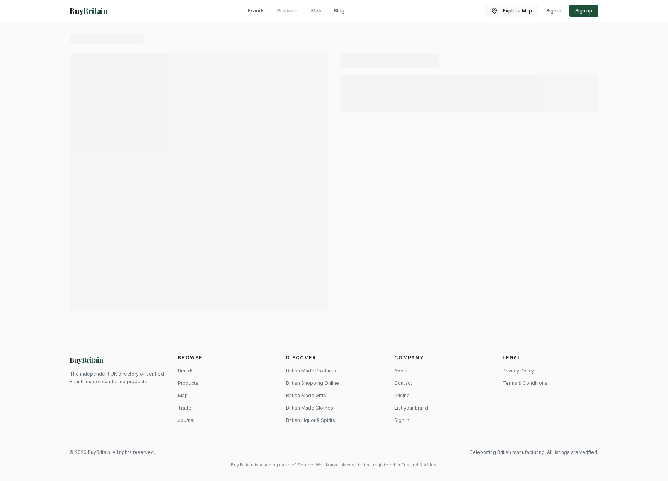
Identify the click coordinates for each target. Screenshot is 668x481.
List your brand (411, 408)
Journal (186, 420)
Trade (184, 408)
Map (316, 10)
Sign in (553, 11)
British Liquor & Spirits (310, 420)
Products (288, 10)
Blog (339, 10)
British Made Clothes (309, 408)
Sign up (583, 11)
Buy (86, 360)
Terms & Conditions (525, 383)
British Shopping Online (312, 383)
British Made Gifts (306, 395)
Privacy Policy (518, 371)
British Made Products (311, 371)
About (401, 371)
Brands (256, 10)
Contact (403, 383)
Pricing (402, 395)
